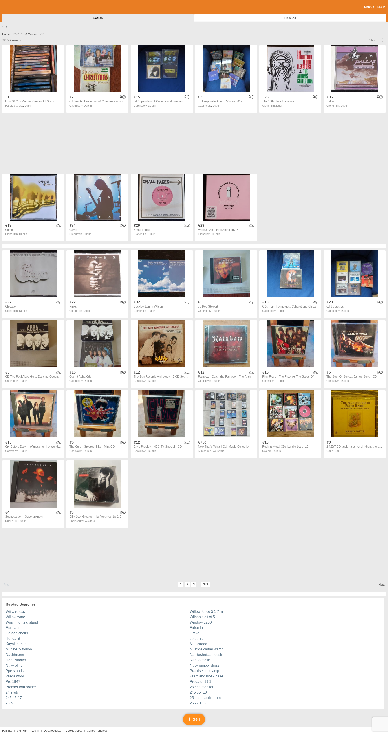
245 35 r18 (198, 692)
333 (205, 584)
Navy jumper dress (205, 665)
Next (382, 584)
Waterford (219, 451)
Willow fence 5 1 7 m (206, 611)
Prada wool (15, 676)
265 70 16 (198, 703)
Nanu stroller (16, 660)
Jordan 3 (197, 638)
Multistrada (198, 644)
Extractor (197, 628)
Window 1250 (201, 622)
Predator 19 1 (200, 681)
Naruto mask (200, 660)
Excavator (14, 628)
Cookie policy (74, 730)
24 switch (13, 692)
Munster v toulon (19, 649)
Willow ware (15, 617)
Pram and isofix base (206, 676)
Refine (372, 40)
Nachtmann (15, 655)
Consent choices (97, 730)
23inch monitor (201, 687)
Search (98, 18)
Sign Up (369, 7)
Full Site (7, 730)
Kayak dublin (16, 644)
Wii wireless (15, 611)
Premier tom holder (21, 687)
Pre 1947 (13, 681)
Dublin (28, 105)
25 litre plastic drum (205, 698)
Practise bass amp (204, 671)
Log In (381, 7)
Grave (194, 633)
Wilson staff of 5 (202, 617)
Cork (337, 451)
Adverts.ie (19, 7)
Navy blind (14, 665)
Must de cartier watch (206, 649)
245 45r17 (14, 698)
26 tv (9, 703)
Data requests (52, 730)
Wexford (90, 521)
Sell (196, 719)
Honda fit (13, 638)
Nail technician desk (206, 655)
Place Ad (290, 18)
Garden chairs (17, 633)
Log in (35, 730)
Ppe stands (15, 671)
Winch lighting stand (22, 622)
